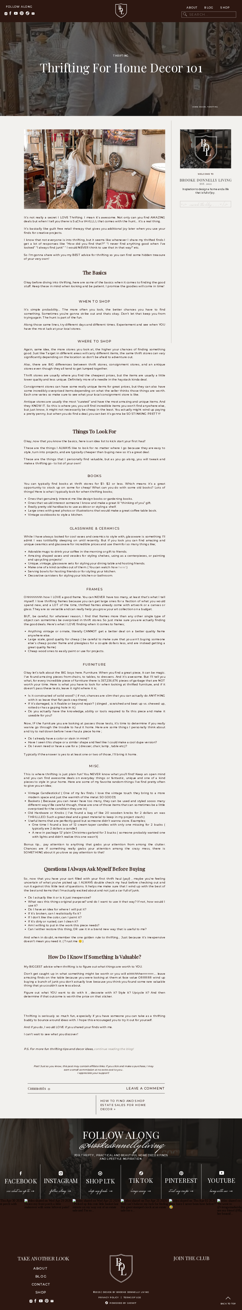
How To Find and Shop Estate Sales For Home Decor (123, 1105)
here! (122, 567)
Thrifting (121, 55)
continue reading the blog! (113, 1049)
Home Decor (199, 107)
